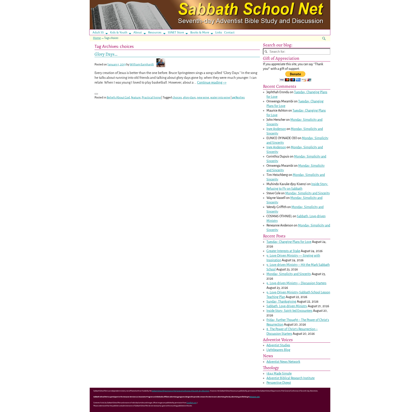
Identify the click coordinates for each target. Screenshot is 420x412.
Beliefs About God (118, 97)
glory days (189, 97)
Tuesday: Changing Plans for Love (288, 242)
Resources (154, 32)
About (137, 32)
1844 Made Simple (279, 373)
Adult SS (98, 32)
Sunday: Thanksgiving (281, 301)
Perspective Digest (278, 382)
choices (177, 97)
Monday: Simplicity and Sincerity (307, 193)
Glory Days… (105, 54)
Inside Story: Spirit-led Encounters (289, 310)
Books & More (199, 32)
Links (220, 32)
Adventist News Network (283, 361)
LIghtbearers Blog (278, 350)
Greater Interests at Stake (283, 251)
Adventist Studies (278, 345)
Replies (238, 97)
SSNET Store (176, 32)
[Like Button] (96, 94)
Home (97, 38)
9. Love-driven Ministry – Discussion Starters (296, 283)
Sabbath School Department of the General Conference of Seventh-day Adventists (180, 391)
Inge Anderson (276, 129)
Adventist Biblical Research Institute (290, 378)
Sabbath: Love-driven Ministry (286, 306)
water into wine (220, 97)
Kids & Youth (118, 32)
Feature (136, 97)
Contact (229, 32)
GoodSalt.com (192, 403)
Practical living (151, 97)
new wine (203, 97)
